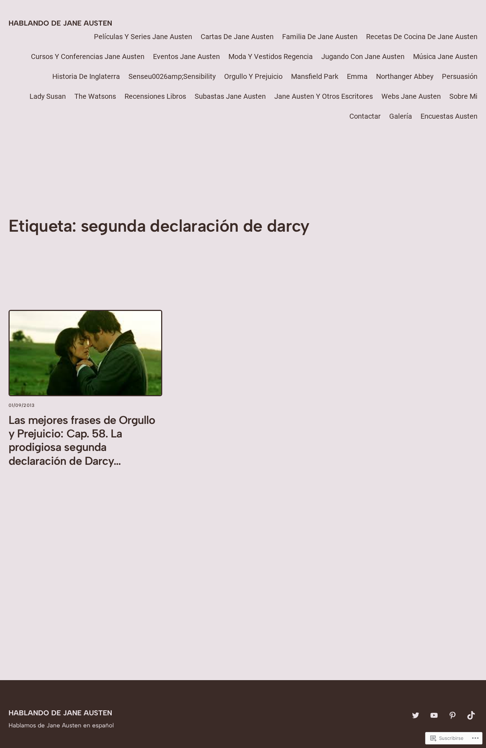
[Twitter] (415, 715)
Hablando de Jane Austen (60, 23)
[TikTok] (471, 715)
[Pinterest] (452, 715)
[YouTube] (434, 715)
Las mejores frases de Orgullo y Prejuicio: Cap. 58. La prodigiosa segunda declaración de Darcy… (82, 440)
